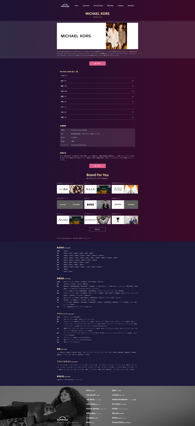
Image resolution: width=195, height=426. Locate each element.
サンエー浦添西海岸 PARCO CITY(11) (71, 306)
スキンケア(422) (69, 367)
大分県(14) (88, 266)
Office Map (110, 5)
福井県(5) (82, 257)
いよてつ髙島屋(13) (74, 300)
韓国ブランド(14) (130, 364)
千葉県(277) (88, 255)
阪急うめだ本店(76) (109, 293)
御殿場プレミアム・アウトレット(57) (71, 328)
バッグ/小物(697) (111, 367)
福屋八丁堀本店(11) (85, 297)
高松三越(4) (66, 300)
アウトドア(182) (80, 369)
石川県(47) (77, 257)
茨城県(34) (66, 255)
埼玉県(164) (82, 255)
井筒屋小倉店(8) (84, 302)
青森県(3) (65, 253)
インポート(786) (101, 364)
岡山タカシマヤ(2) (67, 297)
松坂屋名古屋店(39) (83, 290)
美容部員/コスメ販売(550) (71, 352)
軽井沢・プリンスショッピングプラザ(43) (109, 328)
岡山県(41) (76, 262)
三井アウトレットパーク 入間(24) (94, 323)
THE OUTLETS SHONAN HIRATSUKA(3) (99, 326)
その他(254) (87, 354)
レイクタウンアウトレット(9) (80, 323)
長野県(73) (92, 257)
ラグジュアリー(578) (93, 364)
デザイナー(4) (89, 352)
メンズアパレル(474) (73, 364)
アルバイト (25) (79, 379)
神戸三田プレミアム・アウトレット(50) (108, 333)
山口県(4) (87, 262)
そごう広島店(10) (75, 297)
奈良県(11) (89, 260)
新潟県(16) (66, 257)
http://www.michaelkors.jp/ (78, 145)
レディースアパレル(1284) (62, 364)
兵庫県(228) (83, 260)
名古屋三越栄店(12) (92, 290)
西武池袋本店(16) (84, 286)
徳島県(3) (65, 264)
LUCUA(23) (66, 293)
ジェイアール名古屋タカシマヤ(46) (71, 290)
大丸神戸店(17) (72, 295)
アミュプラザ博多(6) (70, 304)
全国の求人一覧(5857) (68, 271)
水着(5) (86, 369)
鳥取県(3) (65, 262)
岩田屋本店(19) (76, 302)
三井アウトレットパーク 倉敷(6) (70, 337)
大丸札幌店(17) (84, 281)
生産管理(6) (133, 352)
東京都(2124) (94, 255)
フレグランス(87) (77, 367)
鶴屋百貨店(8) (115, 302)
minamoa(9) (118, 297)
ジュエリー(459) (97, 367)
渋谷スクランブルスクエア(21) (92, 288)
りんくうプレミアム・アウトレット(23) (72, 333)
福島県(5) (91, 253)
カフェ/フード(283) (124, 369)
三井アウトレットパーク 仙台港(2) (71, 319)
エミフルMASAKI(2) (83, 300)
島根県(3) (71, 262)
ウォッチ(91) (103, 367)
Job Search (86, 5)
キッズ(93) (90, 367)
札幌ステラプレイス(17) (68, 281)
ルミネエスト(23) (121, 286)
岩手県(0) (71, 253)
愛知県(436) (109, 257)
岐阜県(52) (98, 257)
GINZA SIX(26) (82, 288)
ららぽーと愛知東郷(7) (119, 290)
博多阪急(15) (100, 302)
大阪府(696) (77, 260)
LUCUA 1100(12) (80, 295)
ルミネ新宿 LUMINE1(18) (101, 286)
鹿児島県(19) (99, 266)
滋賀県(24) (66, 260)
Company (120, 5)
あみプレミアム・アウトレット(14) (125, 323)
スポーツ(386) (73, 369)
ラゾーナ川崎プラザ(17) (73, 288)
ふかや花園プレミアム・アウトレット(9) (82, 326)
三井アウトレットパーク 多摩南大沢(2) (72, 321)
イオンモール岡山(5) (110, 297)
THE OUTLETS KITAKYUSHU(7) (85, 339)
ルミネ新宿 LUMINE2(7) (112, 286)
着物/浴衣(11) (109, 369)
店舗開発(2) (59, 354)
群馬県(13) (77, 255)
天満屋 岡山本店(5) (94, 297)
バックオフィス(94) (67, 354)
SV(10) (84, 352)
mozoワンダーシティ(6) (108, 290)
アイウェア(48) (130, 367)
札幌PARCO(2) (100, 281)
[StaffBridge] (65, 5)
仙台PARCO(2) (66, 284)
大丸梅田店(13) (117, 293)
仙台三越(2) (73, 284)
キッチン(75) (66, 369)
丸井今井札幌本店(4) (92, 281)
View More (131, 5)
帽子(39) (124, 367)
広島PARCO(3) (102, 297)
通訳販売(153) (81, 354)
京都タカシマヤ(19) (125, 293)
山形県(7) (86, 253)
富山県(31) (71, 257)
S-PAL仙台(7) (79, 284)
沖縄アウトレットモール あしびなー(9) (72, 342)
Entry (76, 5)
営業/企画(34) (121, 352)
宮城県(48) (76, 253)
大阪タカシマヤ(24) (92, 293)
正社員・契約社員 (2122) (69, 379)
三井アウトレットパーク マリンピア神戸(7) (90, 333)
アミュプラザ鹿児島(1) (124, 302)
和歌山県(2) (95, 260)
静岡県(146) (103, 257)
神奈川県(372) (101, 255)
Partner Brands (98, 5)
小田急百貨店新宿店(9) (74, 286)
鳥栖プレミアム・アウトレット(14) (71, 339)
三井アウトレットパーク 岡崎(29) (85, 330)
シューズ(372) (118, 367)
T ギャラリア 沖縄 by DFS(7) (85, 306)
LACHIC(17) (100, 290)
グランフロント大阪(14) (74, 293)
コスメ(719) (62, 367)
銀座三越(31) (66, 286)
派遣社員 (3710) (60, 379)
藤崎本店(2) (85, 284)
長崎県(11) (77, 266)
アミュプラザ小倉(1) (68, 302)
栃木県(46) (71, 255)
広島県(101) (81, 262)
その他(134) (132, 369)
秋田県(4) (81, 253)
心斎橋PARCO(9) (87, 295)
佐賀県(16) (72, 266)
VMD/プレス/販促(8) (113, 352)
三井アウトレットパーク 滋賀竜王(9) (124, 333)
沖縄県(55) (66, 269)
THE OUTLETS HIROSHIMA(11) (84, 337)
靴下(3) (103, 369)
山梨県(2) (87, 257)
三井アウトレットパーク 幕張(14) (87, 321)
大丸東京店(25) (92, 286)
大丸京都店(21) (101, 293)
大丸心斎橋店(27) (83, 293)
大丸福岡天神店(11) (92, 302)
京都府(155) (71, 260)
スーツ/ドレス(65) (109, 364)
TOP (58, 238)
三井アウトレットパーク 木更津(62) (122, 321)
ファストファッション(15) (120, 364)
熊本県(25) (83, 266)
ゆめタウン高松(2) (91, 300)
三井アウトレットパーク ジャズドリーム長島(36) (90, 328)
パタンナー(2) (96, 352)
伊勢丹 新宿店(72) (130, 286)
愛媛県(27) (76, 264)
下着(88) (99, 369)
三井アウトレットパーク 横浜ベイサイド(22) (105, 321)
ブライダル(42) (116, 369)
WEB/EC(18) (74, 354)
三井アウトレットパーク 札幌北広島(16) (72, 317)
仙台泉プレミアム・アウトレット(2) (86, 319)
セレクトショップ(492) (83, 364)
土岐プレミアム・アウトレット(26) (127, 328)
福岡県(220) (66, 266)
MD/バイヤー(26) (104, 352)
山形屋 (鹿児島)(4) (107, 302)
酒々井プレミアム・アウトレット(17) (109, 323)
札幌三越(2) (77, 281)
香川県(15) (71, 264)
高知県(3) (82, 264)
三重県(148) (115, 257)
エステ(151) (84, 367)
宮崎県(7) (94, 266)
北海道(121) (66, 251)
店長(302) (80, 352)
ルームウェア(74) (92, 369)
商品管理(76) (127, 352)
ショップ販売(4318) (61, 352)
